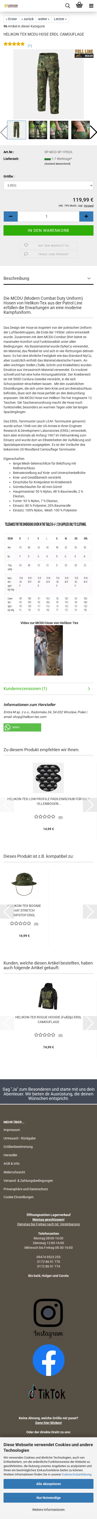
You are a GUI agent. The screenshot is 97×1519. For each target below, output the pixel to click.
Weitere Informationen (48, 1510)
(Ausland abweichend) (57, 163)
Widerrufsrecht (14, 1172)
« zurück (27, 19)
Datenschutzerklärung (76, 1474)
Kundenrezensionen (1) (25, 688)
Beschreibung (16, 278)
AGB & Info (12, 1163)
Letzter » (60, 19)
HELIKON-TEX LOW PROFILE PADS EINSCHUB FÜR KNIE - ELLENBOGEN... (48, 801)
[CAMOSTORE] (9, 6)
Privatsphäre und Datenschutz (26, 1189)
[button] (11, 216)
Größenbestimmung (18, 1147)
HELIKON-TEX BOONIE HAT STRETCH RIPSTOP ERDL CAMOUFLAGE (24, 910)
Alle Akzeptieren (48, 1484)
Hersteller (10, 1155)
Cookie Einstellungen (19, 1197)
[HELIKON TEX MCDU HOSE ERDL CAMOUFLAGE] (48, 84)
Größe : (9, 176)
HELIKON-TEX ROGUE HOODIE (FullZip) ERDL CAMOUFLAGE (48, 1019)
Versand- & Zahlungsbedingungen (28, 1181)
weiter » (43, 19)
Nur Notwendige (48, 1498)
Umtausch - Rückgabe (20, 1138)
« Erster (11, 19)
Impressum (12, 1130)
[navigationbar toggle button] (91, 6)
